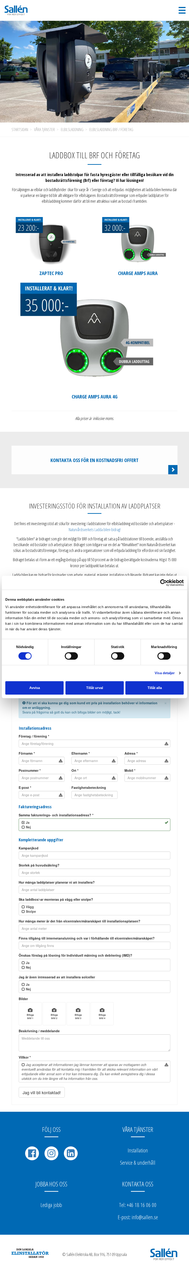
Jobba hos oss (51, 1183)
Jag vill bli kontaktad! (42, 1092)
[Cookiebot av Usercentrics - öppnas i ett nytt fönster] (163, 582)
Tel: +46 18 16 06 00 (138, 1205)
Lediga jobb (51, 1205)
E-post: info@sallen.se (138, 1217)
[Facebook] (32, 1153)
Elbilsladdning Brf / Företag (111, 129)
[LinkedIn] (71, 1153)
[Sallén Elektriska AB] (16, 10)
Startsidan (20, 129)
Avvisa (34, 688)
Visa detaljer (165, 673)
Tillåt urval (94, 688)
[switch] (71, 656)
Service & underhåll (137, 1162)
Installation (138, 1150)
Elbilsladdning (72, 129)
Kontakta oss (137, 1183)
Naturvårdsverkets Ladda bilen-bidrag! (95, 529)
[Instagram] (51, 1153)
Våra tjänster (44, 129)
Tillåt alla (155, 688)
